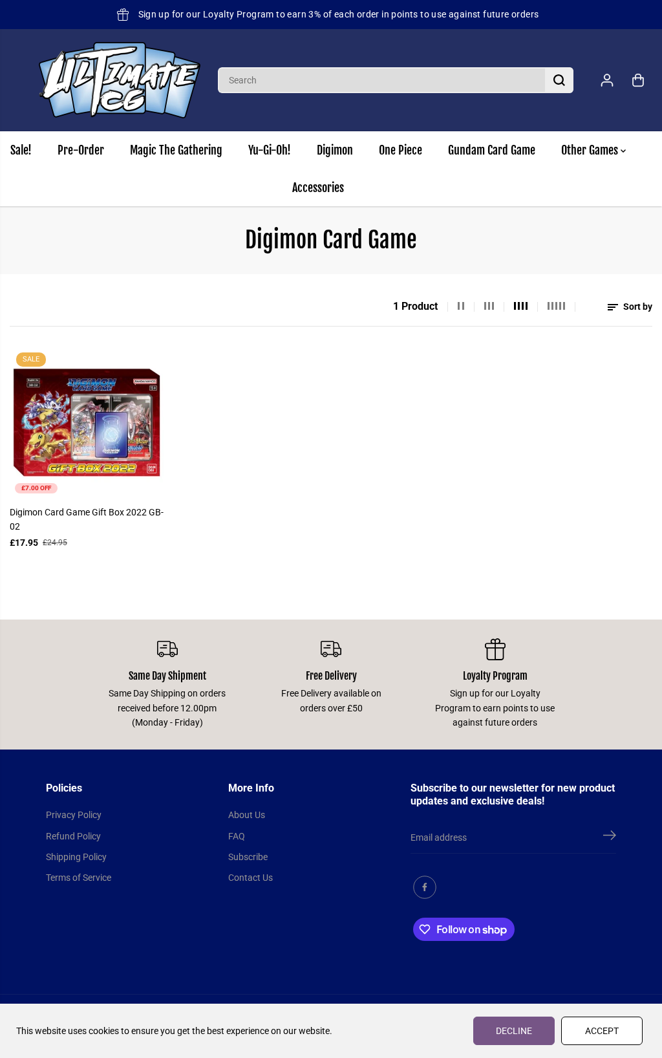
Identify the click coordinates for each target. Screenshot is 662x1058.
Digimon (335, 150)
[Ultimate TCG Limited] (119, 80)
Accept (602, 1031)
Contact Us (250, 877)
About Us (246, 815)
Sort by (636, 306)
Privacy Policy (73, 815)
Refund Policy (73, 836)
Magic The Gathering (176, 150)
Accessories (318, 187)
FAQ (236, 836)
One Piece (400, 150)
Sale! (21, 150)
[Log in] (607, 80)
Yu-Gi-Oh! (269, 150)
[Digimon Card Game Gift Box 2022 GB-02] (87, 422)
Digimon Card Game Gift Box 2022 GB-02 (87, 519)
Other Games (591, 150)
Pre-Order (81, 150)
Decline (514, 1031)
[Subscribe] (609, 837)
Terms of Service (78, 877)
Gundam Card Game (491, 150)
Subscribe (248, 857)
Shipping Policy (76, 857)
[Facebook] (425, 887)
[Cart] (638, 80)
